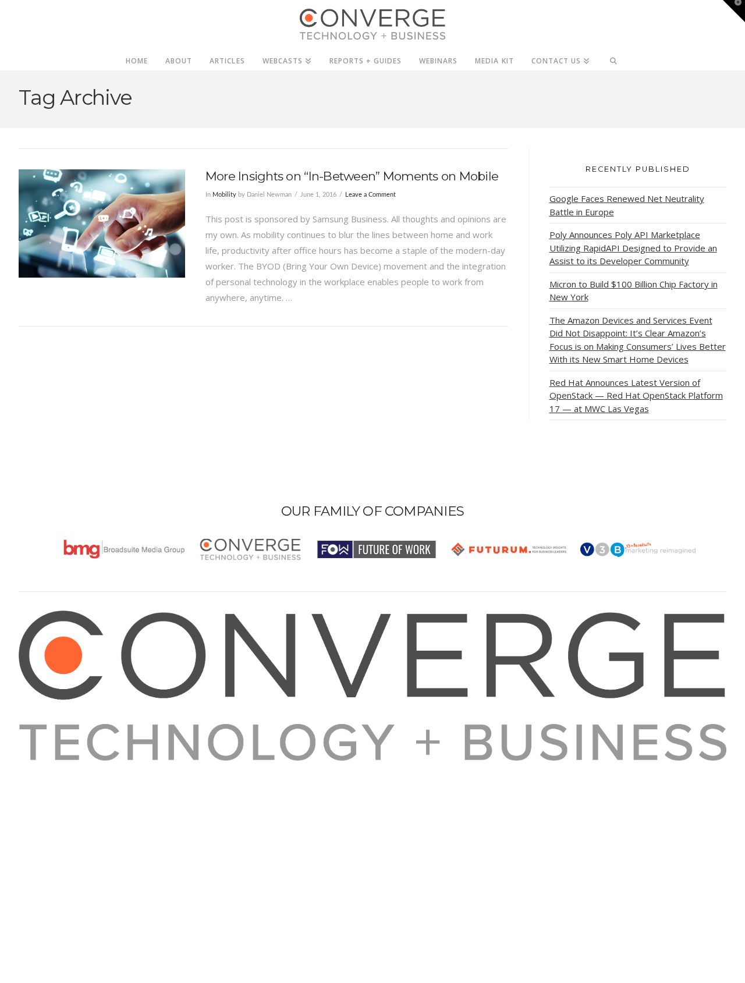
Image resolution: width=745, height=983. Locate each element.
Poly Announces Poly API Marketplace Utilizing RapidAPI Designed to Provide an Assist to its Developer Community (633, 248)
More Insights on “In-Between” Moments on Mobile (351, 176)
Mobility (224, 194)
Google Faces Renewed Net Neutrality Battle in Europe (626, 205)
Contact (48, 847)
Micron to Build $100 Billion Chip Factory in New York (633, 290)
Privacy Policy (60, 815)
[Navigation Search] (614, 57)
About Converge (65, 768)
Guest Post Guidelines (78, 831)
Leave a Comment (370, 194)
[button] (734, 11)
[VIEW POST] (102, 223)
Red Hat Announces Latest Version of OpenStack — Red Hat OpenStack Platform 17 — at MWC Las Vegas (636, 395)
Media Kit (52, 784)
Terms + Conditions (72, 799)
